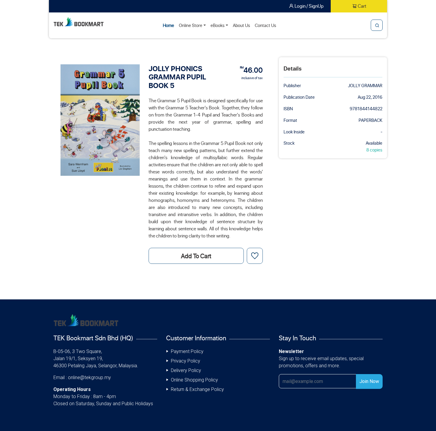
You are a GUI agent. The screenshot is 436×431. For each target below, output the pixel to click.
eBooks (218, 25)
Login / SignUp (309, 6)
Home (168, 25)
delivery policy (186, 370)
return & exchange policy (197, 389)
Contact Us (265, 25)
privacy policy (185, 361)
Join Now (369, 381)
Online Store (190, 25)
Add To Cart (196, 256)
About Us (241, 25)
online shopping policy (194, 380)
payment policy (187, 351)
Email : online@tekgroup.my (82, 377)
